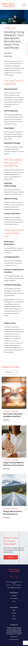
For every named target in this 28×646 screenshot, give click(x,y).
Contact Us (11, 557)
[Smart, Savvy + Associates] (8, 6)
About (13, 610)
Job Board (13, 613)
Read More (6, 420)
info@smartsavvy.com (14, 639)
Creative (14, 601)
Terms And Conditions (16, 585)
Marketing (13, 595)
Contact (14, 618)
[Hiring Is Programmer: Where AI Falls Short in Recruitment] (14, 457)
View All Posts (9, 372)
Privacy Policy (8, 585)
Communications (14, 598)
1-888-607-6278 (13, 636)
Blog (14, 616)
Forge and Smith (17, 587)
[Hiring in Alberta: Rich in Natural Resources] (14, 505)
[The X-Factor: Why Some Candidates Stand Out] (14, 408)
